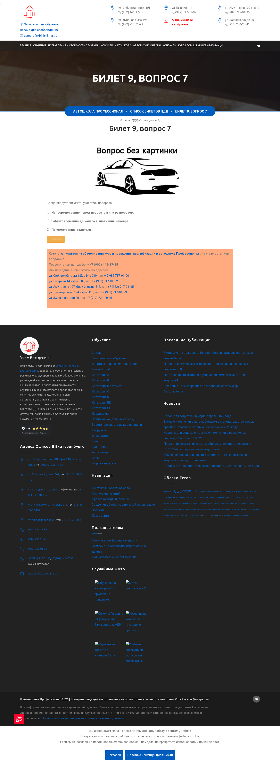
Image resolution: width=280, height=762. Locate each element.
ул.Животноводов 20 (41, 519)
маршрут (177, 503)
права (245, 491)
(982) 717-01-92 (185, 12)
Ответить (55, 239)
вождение (236, 491)
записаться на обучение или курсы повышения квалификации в (129, 253)
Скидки (97, 353)
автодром (180, 497)
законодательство (172, 515)
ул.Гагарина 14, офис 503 (43, 474)
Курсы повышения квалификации (201, 45)
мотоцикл (253, 491)
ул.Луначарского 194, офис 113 (47, 504)
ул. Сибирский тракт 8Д (134, 7)
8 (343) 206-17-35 (52, 464)
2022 (233, 497)
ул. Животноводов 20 (239, 20)
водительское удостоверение (236, 503)
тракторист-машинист (240, 515)
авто (243, 497)
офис (215, 515)
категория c (241, 509)
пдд (176, 490)
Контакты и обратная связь (111, 488)
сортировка (186, 503)
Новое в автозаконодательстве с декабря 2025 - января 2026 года (211, 466)
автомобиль (195, 509)
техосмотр (220, 497)
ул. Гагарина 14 (182, 7)
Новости (107, 45)
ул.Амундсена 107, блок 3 (44, 489)
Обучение (39, 45)
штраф (239, 497)
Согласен (114, 755)
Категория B (100, 380)
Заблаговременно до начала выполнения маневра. (90, 221)
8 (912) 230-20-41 (72, 519)
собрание (226, 491)
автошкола (167, 491)
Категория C (100, 391)
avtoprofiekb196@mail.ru (40, 36)
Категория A (100, 375)
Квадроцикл (100, 413)
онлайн (205, 497)
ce (219, 515)
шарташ (216, 503)
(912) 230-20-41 (239, 24)
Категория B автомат (107, 386)
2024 (200, 515)
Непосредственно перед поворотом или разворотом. (92, 212)
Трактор (97, 441)
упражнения (169, 497)
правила (251, 503)
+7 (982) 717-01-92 (105, 281)
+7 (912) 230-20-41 (99, 298)
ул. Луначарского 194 (132, 20)
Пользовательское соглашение (114, 557)
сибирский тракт (215, 509)
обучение (189, 491)
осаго (210, 503)
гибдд (200, 497)
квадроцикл (226, 509)
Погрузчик (99, 430)
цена (210, 515)
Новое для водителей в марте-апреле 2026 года (197, 416)
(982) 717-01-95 (239, 12)
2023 (206, 515)
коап (234, 509)
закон (222, 503)
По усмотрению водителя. (71, 230)
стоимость (191, 497)
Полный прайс (102, 369)
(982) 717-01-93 (132, 24)
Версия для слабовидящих (39, 30)
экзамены (204, 509)
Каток (96, 458)
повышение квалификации (173, 509)
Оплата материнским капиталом (114, 364)
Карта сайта (100, 515)
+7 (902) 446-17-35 (62, 558)
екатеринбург (185, 515)
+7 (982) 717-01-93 (114, 292)
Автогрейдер (101, 452)
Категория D (100, 397)
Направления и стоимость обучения (73, 45)
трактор (212, 497)
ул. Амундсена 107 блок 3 (242, 7)
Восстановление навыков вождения (117, 424)
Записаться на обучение (41, 24)
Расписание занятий (106, 493)
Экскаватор (100, 436)
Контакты (169, 45)
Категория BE (101, 402)
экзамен (217, 491)
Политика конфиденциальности (114, 540)
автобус (194, 515)
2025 (249, 509)
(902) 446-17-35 (132, 12)
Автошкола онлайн (147, 45)
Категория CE (101, 408)
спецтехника (202, 503)
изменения (205, 491)
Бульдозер (99, 447)
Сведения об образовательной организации (123, 504)
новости (194, 503)
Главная (25, 45)
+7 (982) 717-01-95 (121, 287)
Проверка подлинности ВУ (111, 499)
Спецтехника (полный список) (113, 419)
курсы (227, 497)
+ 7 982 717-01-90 (116, 276)
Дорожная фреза (104, 463)
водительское (227, 515)
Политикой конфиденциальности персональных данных (83, 718)
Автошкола (123, 45)
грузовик (186, 509)
